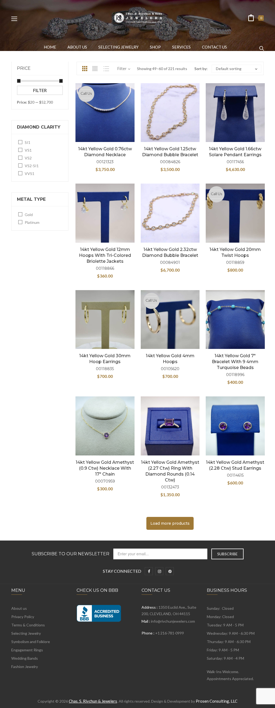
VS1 (28, 150)
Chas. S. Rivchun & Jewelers (93, 701)
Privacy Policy (22, 616)
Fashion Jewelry (24, 666)
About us (19, 608)
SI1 (27, 142)
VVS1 (29, 173)
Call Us (86, 93)
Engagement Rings (27, 650)
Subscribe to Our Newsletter (70, 554)
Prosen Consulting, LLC (216, 701)
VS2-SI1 (32, 165)
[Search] (261, 46)
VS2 (28, 158)
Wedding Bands (24, 658)
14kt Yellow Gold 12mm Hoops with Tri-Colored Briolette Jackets (105, 255)
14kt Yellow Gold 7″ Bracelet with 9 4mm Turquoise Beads (235, 361)
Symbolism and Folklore (30, 641)
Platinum (32, 222)
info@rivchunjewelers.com (173, 621)
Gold (29, 214)
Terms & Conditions (28, 625)
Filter (40, 90)
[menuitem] (50, 47)
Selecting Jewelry (26, 633)
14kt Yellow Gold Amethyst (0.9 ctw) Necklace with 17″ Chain (105, 468)
